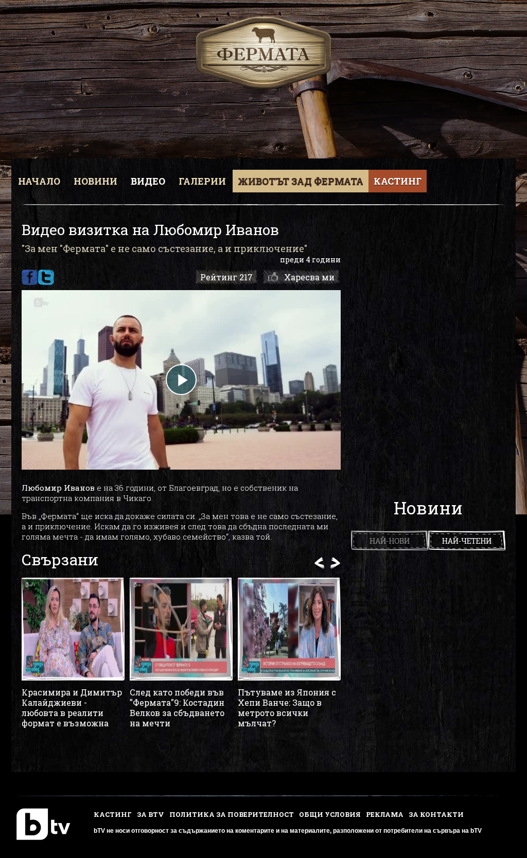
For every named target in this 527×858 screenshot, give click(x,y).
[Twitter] (46, 277)
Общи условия (330, 814)
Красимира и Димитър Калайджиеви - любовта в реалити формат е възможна (72, 707)
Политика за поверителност (231, 814)
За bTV (150, 814)
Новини (95, 181)
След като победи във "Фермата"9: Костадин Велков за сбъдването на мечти (177, 707)
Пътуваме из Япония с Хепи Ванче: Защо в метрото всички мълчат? (287, 707)
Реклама (384, 814)
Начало (39, 181)
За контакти (436, 814)
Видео (148, 181)
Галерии (202, 181)
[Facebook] (30, 277)
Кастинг (397, 181)
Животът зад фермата (300, 181)
